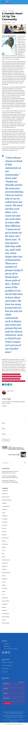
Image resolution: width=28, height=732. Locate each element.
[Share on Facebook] (3, 384)
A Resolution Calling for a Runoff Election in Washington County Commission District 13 (10, 481)
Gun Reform (5, 563)
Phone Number (6, 698)
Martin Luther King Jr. (7, 378)
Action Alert (4, 493)
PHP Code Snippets (8, 724)
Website (4, 434)
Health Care (4, 566)
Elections (4, 541)
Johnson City (17, 374)
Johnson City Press (6, 376)
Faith (3, 553)
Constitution (5, 518)
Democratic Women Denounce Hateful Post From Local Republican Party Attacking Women (10, 472)
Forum (3, 556)
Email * (3, 428)
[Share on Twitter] (6, 384)
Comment (4, 405)
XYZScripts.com (20, 724)
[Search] (25, 463)
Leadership (11, 10)
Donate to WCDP (5, 668)
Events (3, 550)
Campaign (4, 503)
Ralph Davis (18, 378)
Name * (3, 423)
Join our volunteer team (7, 665)
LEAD (20, 376)
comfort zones (5, 374)
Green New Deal (5, 559)
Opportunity (4, 588)
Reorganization (5, 600)
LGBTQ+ (4, 582)
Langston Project (14, 376)
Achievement (5, 490)
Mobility (4, 585)
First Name (5, 688)
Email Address (6, 683)
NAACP (13, 378)
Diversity (4, 528)
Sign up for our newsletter (7, 662)
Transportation (5, 613)
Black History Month (6, 500)
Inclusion (4, 569)
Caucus (3, 512)
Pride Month (5, 597)
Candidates (4, 509)
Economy (4, 531)
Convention (4, 522)
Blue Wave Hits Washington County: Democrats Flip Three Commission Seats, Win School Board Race (10, 476)
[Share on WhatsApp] (11, 384)
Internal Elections (6, 572)
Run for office (4, 671)
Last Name (5, 693)
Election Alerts (5, 537)
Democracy (4, 525)
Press (3, 594)
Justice (3, 575)
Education (4, 534)
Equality (4, 10)
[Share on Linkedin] (8, 384)
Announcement (5, 496)
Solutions (4, 607)
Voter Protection (5, 616)
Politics (3, 591)
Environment (5, 544)
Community (12, 374)
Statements (4, 610)
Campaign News (6, 506)
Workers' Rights (5, 623)
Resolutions (4, 604)
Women (4, 619)
